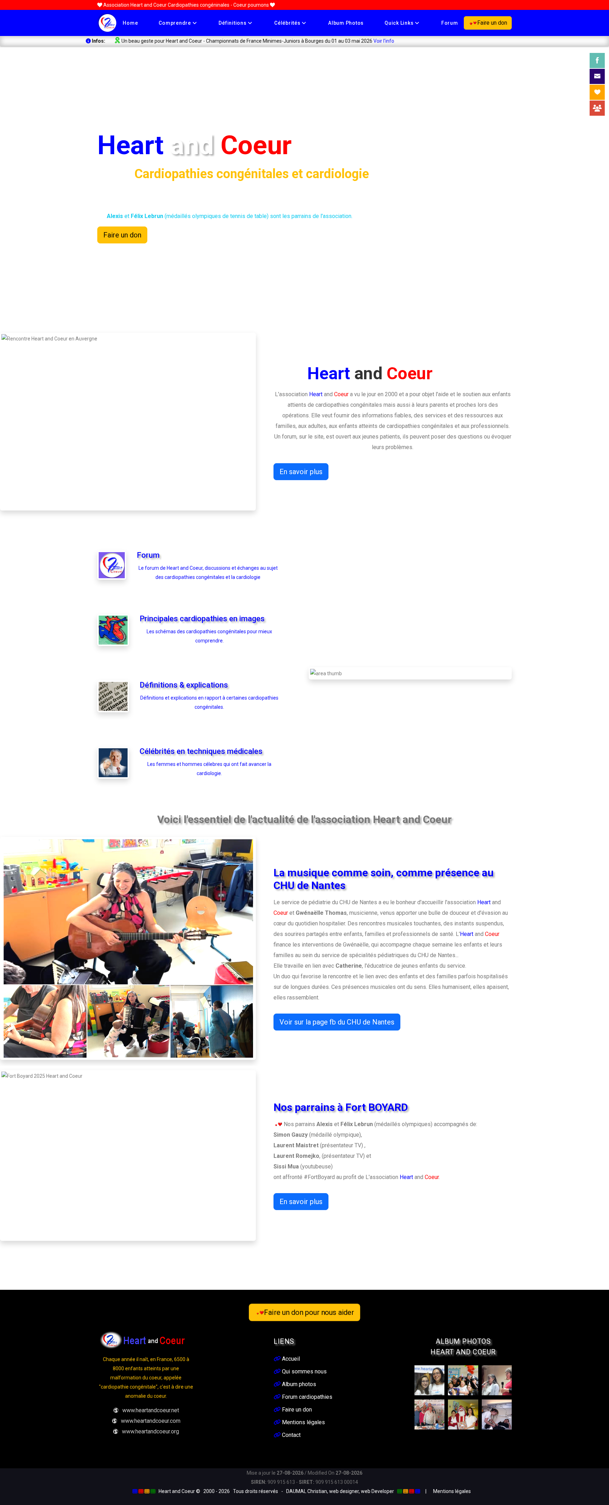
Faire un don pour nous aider (309, 1312)
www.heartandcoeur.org (150, 1431)
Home (130, 23)
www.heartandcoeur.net (150, 1410)
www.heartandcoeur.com (150, 1421)
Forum (449, 23)
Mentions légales (303, 1422)
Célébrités (288, 23)
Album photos (346, 23)
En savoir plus (300, 471)
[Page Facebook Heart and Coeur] (597, 60)
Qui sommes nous (304, 1371)
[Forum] (597, 108)
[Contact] (597, 76)
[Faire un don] (597, 92)
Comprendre (175, 23)
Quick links (400, 23)
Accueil (290, 1358)
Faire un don (492, 22)
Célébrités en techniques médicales (201, 751)
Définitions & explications (184, 685)
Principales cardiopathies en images (202, 618)
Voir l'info (297, 41)
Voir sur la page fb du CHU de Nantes (336, 1022)
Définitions (233, 23)
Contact (291, 1435)
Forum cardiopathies (306, 1397)
